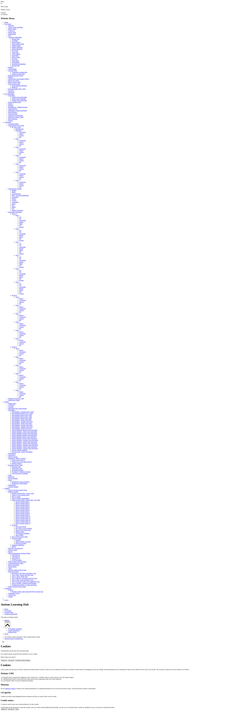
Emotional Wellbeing (18, 545)
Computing (15, 202)
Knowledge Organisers (15, 212)
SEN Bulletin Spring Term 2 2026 (22, 415)
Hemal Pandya (16, 42)
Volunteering (12, 485)
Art (20, 217)
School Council (12, 550)
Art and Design (16, 194)
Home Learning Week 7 (23, 512)
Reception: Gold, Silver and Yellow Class (24, 573)
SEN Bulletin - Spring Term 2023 (22, 428)
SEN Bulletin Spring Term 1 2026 (22, 417)
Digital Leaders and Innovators (17, 561)
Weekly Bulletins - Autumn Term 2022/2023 (25, 448)
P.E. (13, 205)
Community (7, 588)
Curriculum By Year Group (16, 125)
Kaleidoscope (20, 129)
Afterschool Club (17, 468)
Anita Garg (15, 52)
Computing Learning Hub (19, 72)
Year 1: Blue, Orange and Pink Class (22, 575)
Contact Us (11, 30)
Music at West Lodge (14, 82)
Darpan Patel (15, 39)
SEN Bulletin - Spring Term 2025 (22, 420)
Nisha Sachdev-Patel (18, 44)
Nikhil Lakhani (16, 45)
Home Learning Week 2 (23, 503)
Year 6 (17, 180)
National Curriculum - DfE (16, 398)
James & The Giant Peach (23, 530)
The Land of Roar (21, 527)
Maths (13, 192)
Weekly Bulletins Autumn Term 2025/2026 (24, 433)
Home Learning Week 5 (23, 508)
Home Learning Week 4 (23, 507)
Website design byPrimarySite (13, 638)
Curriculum (7, 122)
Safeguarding (12, 34)
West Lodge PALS (13, 565)
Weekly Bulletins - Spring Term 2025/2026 (24, 432)
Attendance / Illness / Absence (17, 458)
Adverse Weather (13, 487)
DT (20, 219)
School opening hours (14, 102)
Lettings (10, 596)
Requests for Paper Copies (16, 117)
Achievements (12, 69)
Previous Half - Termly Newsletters (22, 452)
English (14, 190)
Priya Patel (15, 50)
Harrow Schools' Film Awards (17, 586)
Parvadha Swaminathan (19, 64)
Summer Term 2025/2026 (19, 100)
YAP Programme (17, 560)
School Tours (12, 32)
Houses (10, 551)
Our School (7, 24)
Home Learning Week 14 (23, 523)
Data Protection (12, 119)
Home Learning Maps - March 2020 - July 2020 (26, 500)
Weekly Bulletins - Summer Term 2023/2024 (25, 440)
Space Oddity (20, 535)
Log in (6, 600)
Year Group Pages (13, 571)
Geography (22, 132)
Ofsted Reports (12, 109)
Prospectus (11, 92)
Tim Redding (16, 62)
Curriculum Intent (13, 124)
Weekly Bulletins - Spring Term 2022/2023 (24, 447)
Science (21, 135)
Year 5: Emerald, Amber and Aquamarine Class (26, 581)
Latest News (11, 455)
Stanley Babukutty (17, 49)
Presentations (12, 453)
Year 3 (17, 155)
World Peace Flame (14, 400)
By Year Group (16, 127)
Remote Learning (13, 492)
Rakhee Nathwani (17, 47)
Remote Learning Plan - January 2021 (23, 493)
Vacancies (11, 90)
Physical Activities (21, 543)
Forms (10, 480)
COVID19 (11, 405)
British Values (12, 29)
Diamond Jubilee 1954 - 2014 (17, 89)
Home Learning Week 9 (23, 515)
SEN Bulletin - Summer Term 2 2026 (23, 412)
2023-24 (14, 295)
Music (13, 204)
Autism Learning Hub (18, 74)
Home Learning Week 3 (23, 505)
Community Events (13, 593)
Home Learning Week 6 (23, 510)
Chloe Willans (16, 54)
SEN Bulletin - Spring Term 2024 (22, 423)
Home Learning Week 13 (23, 522)
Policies (10, 104)
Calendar (10, 407)
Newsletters (11, 410)
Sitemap (6, 620)
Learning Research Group (15, 563)
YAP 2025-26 (16, 558)
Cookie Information (14, 630)
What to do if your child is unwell (21, 462)
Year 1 (17, 139)
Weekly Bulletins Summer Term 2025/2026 (24, 430)
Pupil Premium (12, 112)
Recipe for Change (13, 80)
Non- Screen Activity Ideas (20, 537)
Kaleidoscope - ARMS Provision (17, 107)
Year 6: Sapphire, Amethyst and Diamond (24, 583)
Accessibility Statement (15, 629)
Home (6, 22)
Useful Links (12, 595)
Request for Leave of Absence (21, 482)
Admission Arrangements (15, 115)
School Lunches (13, 457)
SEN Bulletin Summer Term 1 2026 (22, 413)
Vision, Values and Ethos (15, 27)
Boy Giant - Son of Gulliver (24, 528)
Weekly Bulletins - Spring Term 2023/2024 (24, 442)
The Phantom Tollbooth (22, 533)
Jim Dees (14, 59)
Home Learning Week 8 (23, 513)
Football (18, 540)
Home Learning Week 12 (23, 520)
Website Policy (12, 632)
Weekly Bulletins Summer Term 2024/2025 (24, 435)
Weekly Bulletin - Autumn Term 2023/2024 (24, 443)
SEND (14, 546)
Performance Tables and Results (17, 110)
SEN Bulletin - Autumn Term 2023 (22, 425)
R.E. (13, 209)
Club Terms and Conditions (20, 473)
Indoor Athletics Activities (23, 541)
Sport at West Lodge (14, 84)
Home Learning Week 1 (23, 502)
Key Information (9, 94)
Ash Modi (15, 40)
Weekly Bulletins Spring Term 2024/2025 (24, 437)
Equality (10, 67)
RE (20, 137)
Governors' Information (15, 37)
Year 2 (17, 147)
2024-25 (14, 347)
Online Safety (12, 403)
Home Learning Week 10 (23, 517)
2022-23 (14, 214)
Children (7, 488)
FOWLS (10, 590)
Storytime (14, 525)
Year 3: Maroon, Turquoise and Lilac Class (24, 578)
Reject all (3, 660)
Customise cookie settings (23, 660)
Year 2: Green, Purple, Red (20, 576)
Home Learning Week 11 (23, 518)
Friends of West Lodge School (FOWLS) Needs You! (27, 591)
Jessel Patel (15, 55)
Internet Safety (12, 566)
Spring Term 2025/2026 (19, 99)
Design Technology (17, 210)
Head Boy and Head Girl (15, 548)
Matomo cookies (10, 688)
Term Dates (11, 95)
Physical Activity (17, 538)
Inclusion (11, 105)
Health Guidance (17, 463)
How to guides (16, 497)
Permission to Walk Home (19, 483)
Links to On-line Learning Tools (17, 490)
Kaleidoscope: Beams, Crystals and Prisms (24, 585)
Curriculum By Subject (15, 189)
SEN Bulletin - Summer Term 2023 (22, 427)
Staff (9, 35)
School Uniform (13, 478)
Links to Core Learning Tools (20, 495)
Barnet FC (15, 87)
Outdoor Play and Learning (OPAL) (18, 79)
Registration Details (17, 470)
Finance (10, 120)
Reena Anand (16, 57)
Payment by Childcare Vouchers (21, 472)
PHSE (14, 207)
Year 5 (17, 172)
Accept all (11, 660)
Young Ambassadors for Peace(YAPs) (19, 553)
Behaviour (11, 477)
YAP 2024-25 (16, 556)
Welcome (11, 25)
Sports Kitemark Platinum (19, 85)
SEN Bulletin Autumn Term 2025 (22, 418)
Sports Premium (12, 114)
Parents (6, 402)
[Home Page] (1, 3)
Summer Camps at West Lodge (17, 570)
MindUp (10, 77)
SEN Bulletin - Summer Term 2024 (22, 422)
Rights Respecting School (15, 75)
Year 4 (17, 164)
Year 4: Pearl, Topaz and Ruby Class (22, 580)
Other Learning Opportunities (20, 498)
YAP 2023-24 (16, 555)
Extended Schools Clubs (15, 465)
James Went (15, 60)
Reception (18, 130)
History (21, 134)
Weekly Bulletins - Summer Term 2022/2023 (25, 445)
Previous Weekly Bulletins (19, 450)
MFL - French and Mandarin (20, 195)
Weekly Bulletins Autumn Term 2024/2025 (24, 438)
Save (17, 709)
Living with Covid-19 (18, 460)
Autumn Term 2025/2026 (19, 97)
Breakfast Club (16, 467)
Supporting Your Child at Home (17, 408)
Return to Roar (20, 532)
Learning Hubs (12, 70)
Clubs (10, 475)
